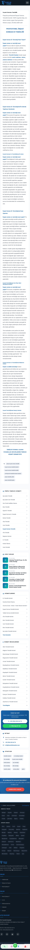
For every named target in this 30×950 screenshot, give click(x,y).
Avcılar (12, 844)
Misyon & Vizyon (6, 883)
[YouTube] (25, 946)
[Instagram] (11, 946)
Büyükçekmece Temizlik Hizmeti (11, 665)
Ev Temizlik (5, 540)
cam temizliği (16, 762)
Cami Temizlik (6, 547)
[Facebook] (18, 946)
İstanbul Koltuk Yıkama (9, 602)
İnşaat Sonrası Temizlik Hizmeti (11, 609)
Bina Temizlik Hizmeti (8, 627)
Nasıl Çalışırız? (6, 886)
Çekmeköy (9, 818)
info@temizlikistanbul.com (12, 745)
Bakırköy (18, 829)
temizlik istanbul (7, 756)
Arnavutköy (11, 829)
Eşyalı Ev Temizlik (7, 510)
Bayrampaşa (16, 850)
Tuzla (8, 815)
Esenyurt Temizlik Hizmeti (9, 694)
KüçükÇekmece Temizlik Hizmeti (11, 687)
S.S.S (3, 900)
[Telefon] (4, 946)
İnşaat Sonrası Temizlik (9, 529)
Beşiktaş (10, 832)
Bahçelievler (4, 838)
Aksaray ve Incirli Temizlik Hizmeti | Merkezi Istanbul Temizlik (17, 586)
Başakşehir (11, 835)
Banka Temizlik (6, 518)
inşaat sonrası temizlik (17, 759)
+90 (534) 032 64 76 (16, 721)
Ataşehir (10, 812)
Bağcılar (9, 850)
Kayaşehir (4, 829)
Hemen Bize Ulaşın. (15, 789)
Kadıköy (22, 818)
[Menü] (27, 2)
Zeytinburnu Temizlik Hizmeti (10, 701)
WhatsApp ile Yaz (15, 726)
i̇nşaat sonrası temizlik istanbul (12, 467)
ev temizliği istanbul (18, 756)
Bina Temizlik (6, 507)
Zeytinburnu (11, 841)
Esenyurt (4, 841)
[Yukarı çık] (26, 942)
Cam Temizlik (6, 525)
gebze (23, 769)
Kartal (3, 815)
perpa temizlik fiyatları (9, 480)
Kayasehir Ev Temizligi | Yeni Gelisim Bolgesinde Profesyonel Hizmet (17, 573)
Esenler (22, 835)
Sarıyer (18, 826)
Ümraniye (22, 812)
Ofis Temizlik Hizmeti (8, 616)
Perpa (24, 826)
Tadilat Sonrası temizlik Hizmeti (11, 613)
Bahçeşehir (21, 838)
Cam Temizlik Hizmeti (8, 624)
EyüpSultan (22, 832)
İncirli (13, 826)
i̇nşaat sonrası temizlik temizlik (11, 470)
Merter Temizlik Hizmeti (9, 676)
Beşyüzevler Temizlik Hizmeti (10, 658)
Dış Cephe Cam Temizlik (9, 499)
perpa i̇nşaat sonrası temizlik (12, 463)
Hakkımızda (5, 879)
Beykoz (16, 818)
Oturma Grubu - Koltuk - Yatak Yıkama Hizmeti (14, 605)
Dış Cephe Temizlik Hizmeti (9, 631)
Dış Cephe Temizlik (7, 496)
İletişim (4, 910)
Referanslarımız (6, 903)
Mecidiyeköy (4, 853)
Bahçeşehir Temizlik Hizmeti (10, 690)
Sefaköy (15, 847)
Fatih (10, 847)
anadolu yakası (7, 769)
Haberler (4, 907)
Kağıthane (24, 829)
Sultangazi (4, 847)
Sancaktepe (21, 815)
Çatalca (8, 826)
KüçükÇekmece (13, 838)
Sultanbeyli (14, 815)
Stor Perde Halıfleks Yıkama (10, 503)
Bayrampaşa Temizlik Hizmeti (10, 654)
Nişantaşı (12, 853)
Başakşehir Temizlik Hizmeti (10, 672)
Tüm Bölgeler (6, 705)
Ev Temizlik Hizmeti (7, 598)
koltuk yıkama (7, 762)
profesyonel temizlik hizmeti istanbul (13, 473)
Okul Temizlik (6, 521)
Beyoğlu (4, 832)
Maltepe (4, 812)
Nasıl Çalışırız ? (6, 896)
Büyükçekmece (5, 844)
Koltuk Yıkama (6, 543)
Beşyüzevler (24, 850)
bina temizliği (7, 765)
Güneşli (3, 850)
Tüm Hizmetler (7, 635)
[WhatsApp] (15, 945)
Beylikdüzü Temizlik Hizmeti (10, 668)
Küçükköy (4, 835)
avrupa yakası (16, 769)
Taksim (18, 853)
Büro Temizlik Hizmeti (8, 620)
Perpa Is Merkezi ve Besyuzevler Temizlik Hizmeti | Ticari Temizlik (17, 567)
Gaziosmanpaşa (20, 844)
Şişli (23, 853)
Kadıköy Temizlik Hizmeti (9, 698)
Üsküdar (16, 812)
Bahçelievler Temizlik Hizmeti (10, 683)
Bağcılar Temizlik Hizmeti (9, 650)
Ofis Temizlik (6, 532)
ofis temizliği (7, 759)
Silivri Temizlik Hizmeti (8, 647)
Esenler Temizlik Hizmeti (9, 679)
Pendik (3, 818)
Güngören (22, 847)
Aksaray (16, 832)
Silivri (3, 826)
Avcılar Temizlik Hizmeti (9, 661)
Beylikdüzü (18, 841)
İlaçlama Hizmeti (7, 536)
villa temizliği (15, 765)
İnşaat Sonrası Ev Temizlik (9, 514)
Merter (17, 835)
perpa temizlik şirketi (9, 476)
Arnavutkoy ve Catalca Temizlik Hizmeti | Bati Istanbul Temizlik (16, 580)
